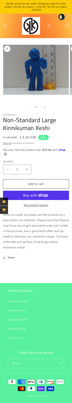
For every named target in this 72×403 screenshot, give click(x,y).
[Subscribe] (59, 363)
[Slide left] (27, 107)
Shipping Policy (18, 319)
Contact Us (15, 337)
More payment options (36, 204)
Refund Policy (17, 328)
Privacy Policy (16, 310)
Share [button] (11, 257)
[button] (5, 26)
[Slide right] (44, 107)
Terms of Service (18, 301)
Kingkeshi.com (39, 396)
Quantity (8, 161)
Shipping (7, 143)
